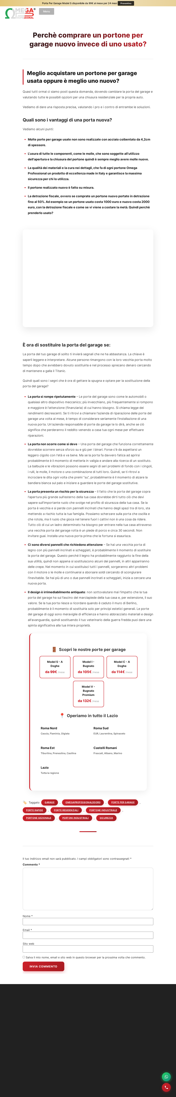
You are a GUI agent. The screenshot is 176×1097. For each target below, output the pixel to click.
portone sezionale (38, 817)
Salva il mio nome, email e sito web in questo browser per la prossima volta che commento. (85, 957)
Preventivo (125, 3)
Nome (28, 916)
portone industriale (103, 810)
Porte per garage (123, 802)
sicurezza (106, 817)
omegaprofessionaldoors (82, 802)
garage (49, 802)
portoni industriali (75, 817)
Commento (31, 864)
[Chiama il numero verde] (166, 1087)
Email (27, 930)
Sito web (28, 943)
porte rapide (34, 810)
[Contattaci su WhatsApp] (166, 1076)
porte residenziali (66, 810)
